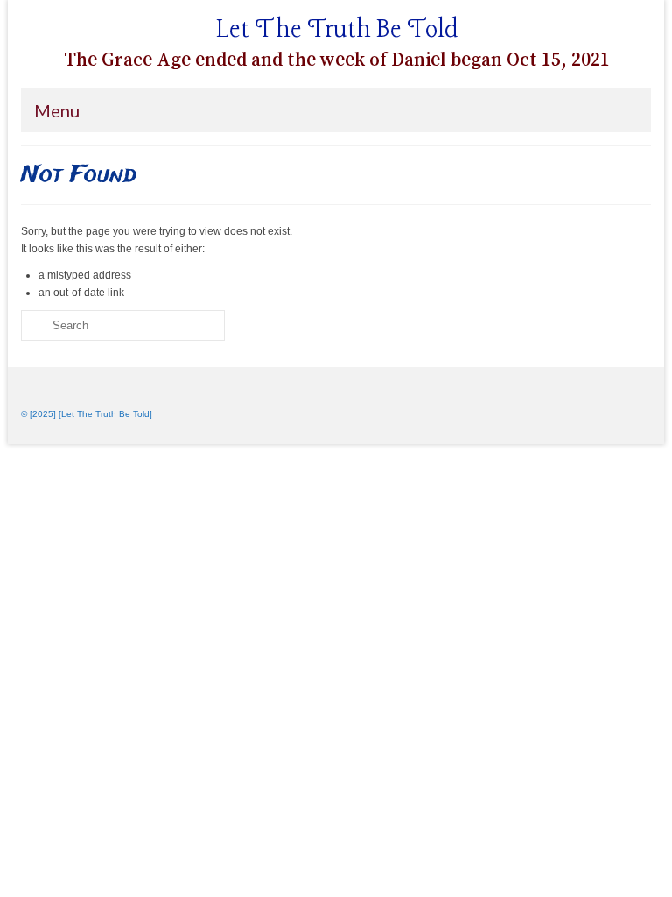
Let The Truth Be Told (337, 30)
